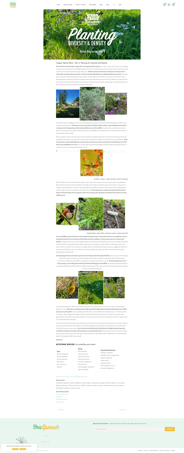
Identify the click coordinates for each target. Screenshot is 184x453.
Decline (22, 449)
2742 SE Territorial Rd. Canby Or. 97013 (37, 450)
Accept (15, 449)
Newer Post (122, 410)
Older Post (61, 410)
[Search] (168, 4)
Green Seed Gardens (62, 394)
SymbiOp (59, 397)
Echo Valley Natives (61, 399)
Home (140, 450)
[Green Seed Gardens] (12, 5)
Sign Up (170, 429)
